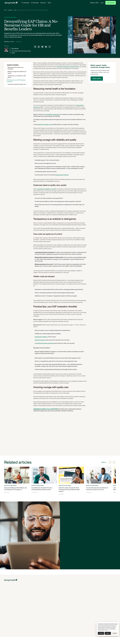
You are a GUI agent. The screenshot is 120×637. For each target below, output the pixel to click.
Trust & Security (105, 612)
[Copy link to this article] (49, 46)
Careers (103, 606)
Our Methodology (67, 603)
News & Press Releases (107, 603)
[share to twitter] (35, 46)
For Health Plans (27, 603)
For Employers (27, 600)
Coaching (6, 603)
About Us (104, 597)
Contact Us (104, 609)
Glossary (84, 613)
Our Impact (65, 597)
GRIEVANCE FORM (106, 615)
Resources (10, 10)
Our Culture (104, 600)
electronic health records (45, 124)
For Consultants (27, 609)
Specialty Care (46, 597)
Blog (15, 10)
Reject (107, 633)
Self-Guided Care (8, 606)
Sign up (10, 630)
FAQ (83, 619)
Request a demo (94, 2)
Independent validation (41, 337)
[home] (11, 3)
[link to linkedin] (38, 431)
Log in (102, 2)
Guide (44, 610)
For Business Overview (29, 597)
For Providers (27, 612)
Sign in (5, 630)
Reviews (84, 616)
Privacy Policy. (97, 562)
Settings (114, 633)
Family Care (46, 600)
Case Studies (85, 603)
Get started (110, 2)
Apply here (20, 630)
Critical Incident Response (49, 607)
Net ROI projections (40, 340)
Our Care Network (67, 606)
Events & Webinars (86, 610)
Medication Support (8, 600)
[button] (25, 3)
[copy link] (49, 431)
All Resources (85, 597)
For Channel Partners (28, 606)
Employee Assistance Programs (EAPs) (68, 66)
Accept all (101, 633)
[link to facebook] (42, 431)
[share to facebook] (42, 46)
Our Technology (66, 609)
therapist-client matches (62, 175)
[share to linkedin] (38, 46)
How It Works (7, 609)
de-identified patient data (52, 114)
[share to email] (46, 46)
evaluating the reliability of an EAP (46, 189)
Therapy (6, 597)
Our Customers (66, 600)
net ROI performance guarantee (45, 343)
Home (5, 10)
